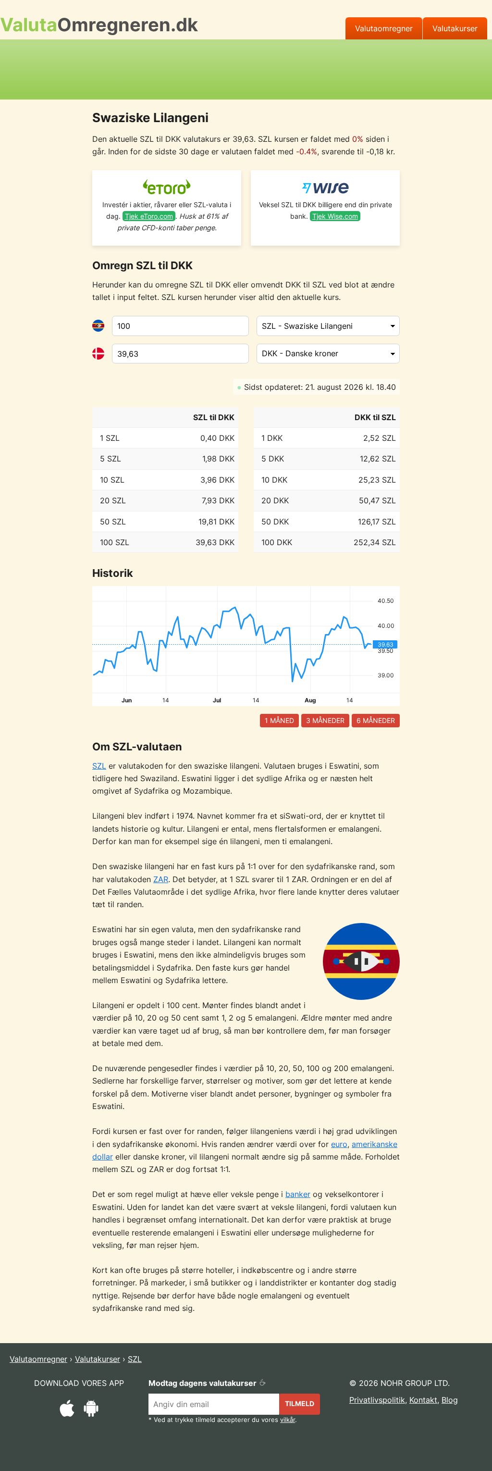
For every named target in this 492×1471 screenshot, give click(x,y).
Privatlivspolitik (377, 1400)
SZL (99, 766)
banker (297, 1194)
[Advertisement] (246, 67)
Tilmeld (299, 1403)
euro (339, 1144)
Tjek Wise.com (335, 216)
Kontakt (423, 1400)
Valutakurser (455, 28)
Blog (450, 1400)
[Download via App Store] (67, 1409)
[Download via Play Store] (91, 1409)
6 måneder (376, 720)
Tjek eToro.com (149, 216)
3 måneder (325, 720)
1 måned (279, 720)
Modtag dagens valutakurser (203, 1383)
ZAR (160, 879)
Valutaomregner (384, 28)
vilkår (287, 1419)
